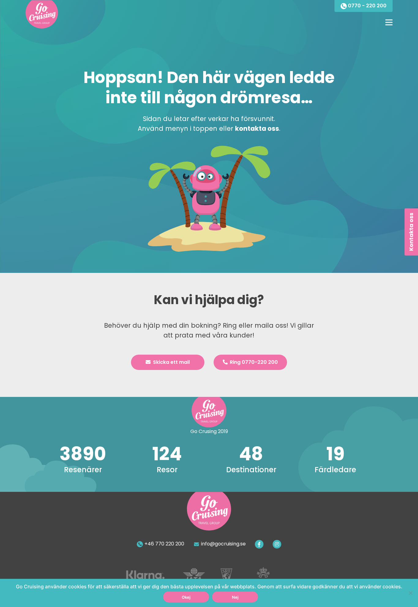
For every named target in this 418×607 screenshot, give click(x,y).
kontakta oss (257, 128)
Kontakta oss (411, 232)
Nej (235, 597)
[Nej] (410, 593)
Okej (186, 597)
